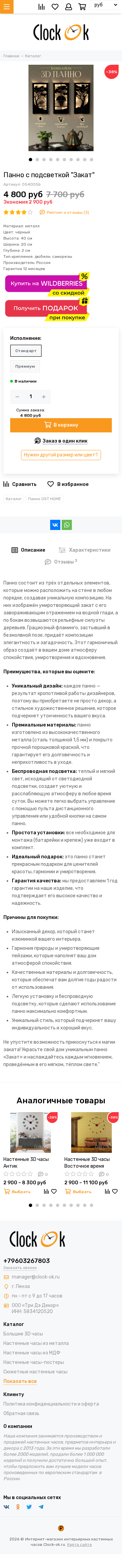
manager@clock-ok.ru (36, 1277)
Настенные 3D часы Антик (26, 1163)
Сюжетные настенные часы (35, 1372)
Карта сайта (79, 1544)
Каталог (14, 498)
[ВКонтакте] (55, 525)
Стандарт (26, 350)
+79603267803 (26, 1261)
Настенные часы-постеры (33, 1362)
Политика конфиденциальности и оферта (51, 1404)
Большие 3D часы (23, 1334)
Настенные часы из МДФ (31, 1353)
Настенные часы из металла (36, 1343)
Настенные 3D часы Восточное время (87, 1163)
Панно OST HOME (44, 498)
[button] (30, 159)
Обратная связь (21, 1413)
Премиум (25, 366)
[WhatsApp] (67, 525)
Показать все (20, 1381)
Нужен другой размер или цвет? (61, 455)
